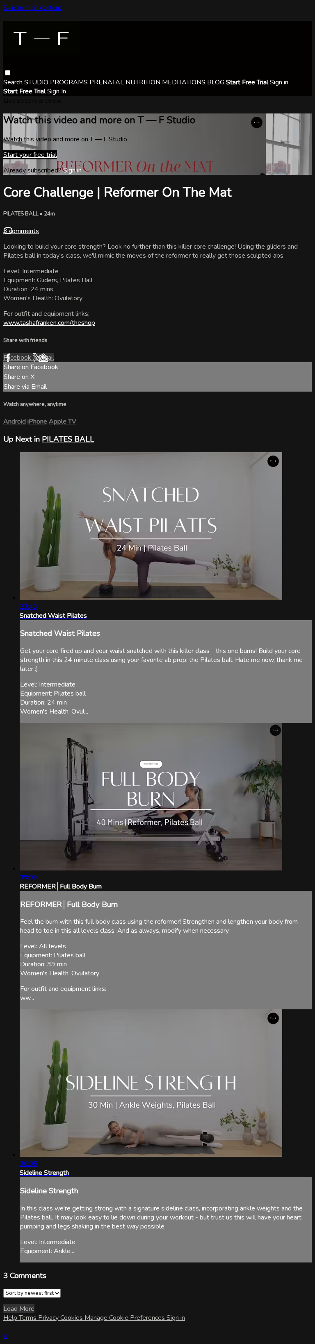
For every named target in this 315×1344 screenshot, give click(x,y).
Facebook (18, 357)
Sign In (56, 91)
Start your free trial (30, 154)
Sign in (279, 82)
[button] (7, 72)
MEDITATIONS (183, 82)
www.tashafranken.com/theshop (49, 322)
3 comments (21, 231)
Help (11, 1317)
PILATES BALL (21, 214)
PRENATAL (106, 82)
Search (13, 82)
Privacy (49, 1317)
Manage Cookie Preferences (125, 1317)
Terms (28, 1317)
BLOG (215, 82)
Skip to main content (32, 7)
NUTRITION (143, 82)
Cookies (72, 1317)
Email (46, 357)
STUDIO (36, 82)
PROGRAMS (69, 82)
